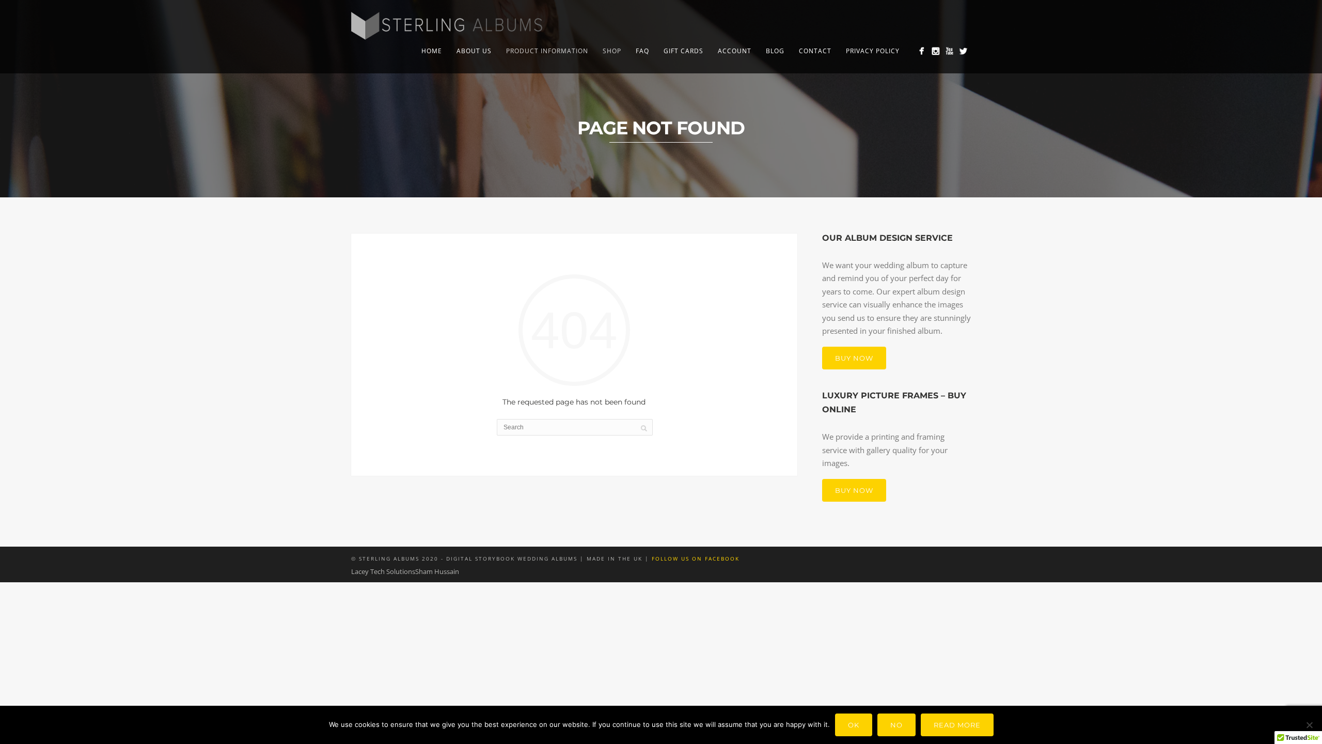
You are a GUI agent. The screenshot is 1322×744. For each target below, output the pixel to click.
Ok (853, 725)
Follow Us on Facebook (695, 558)
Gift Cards (683, 51)
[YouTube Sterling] (949, 50)
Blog (775, 51)
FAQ (642, 51)
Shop (612, 51)
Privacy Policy (873, 51)
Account (734, 51)
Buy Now (854, 358)
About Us (474, 51)
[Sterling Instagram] (935, 50)
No (896, 725)
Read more (957, 725)
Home (431, 51)
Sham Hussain (437, 571)
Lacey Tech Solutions (383, 571)
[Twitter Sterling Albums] (963, 50)
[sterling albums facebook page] (921, 50)
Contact (815, 51)
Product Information (547, 51)
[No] (1309, 725)
